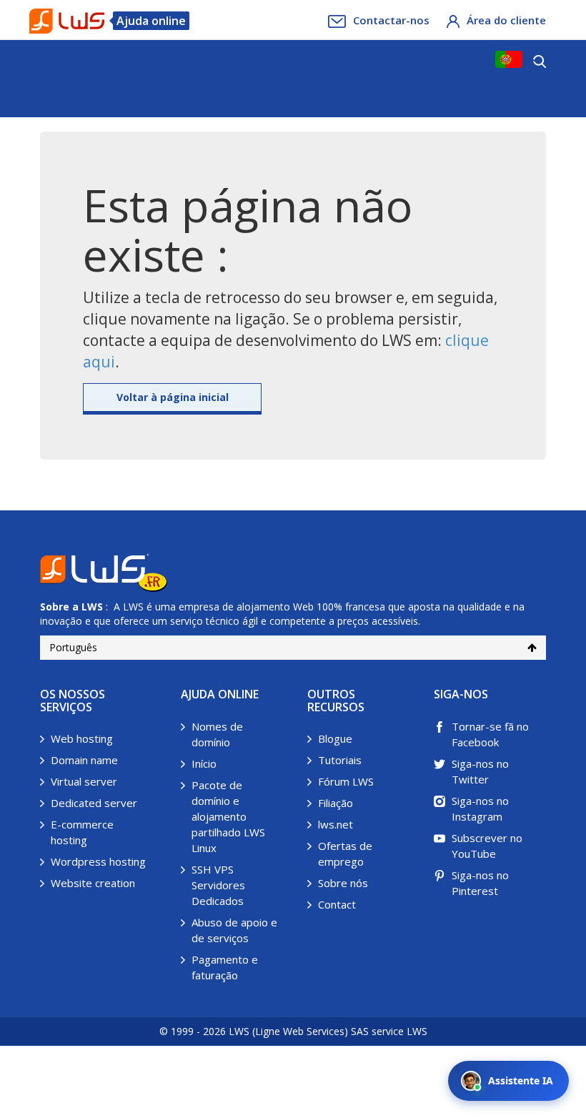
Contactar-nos (391, 20)
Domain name (84, 760)
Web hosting (82, 738)
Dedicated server (94, 803)
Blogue (335, 738)
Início (204, 763)
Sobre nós (343, 883)
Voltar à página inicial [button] (172, 397)
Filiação (335, 803)
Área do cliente (506, 20)
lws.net (335, 824)
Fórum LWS (346, 781)
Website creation (93, 883)
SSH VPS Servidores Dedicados (218, 885)
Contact (337, 904)
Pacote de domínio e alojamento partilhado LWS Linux (228, 816)
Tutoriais (340, 760)
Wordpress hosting (98, 861)
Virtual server (84, 781)
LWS (92, 606)
